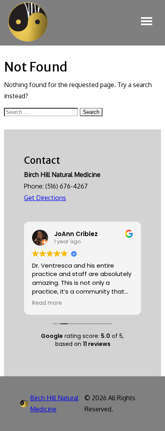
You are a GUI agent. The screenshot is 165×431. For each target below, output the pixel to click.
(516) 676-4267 (66, 186)
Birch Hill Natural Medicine (54, 403)
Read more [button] (47, 303)
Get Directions (45, 198)
